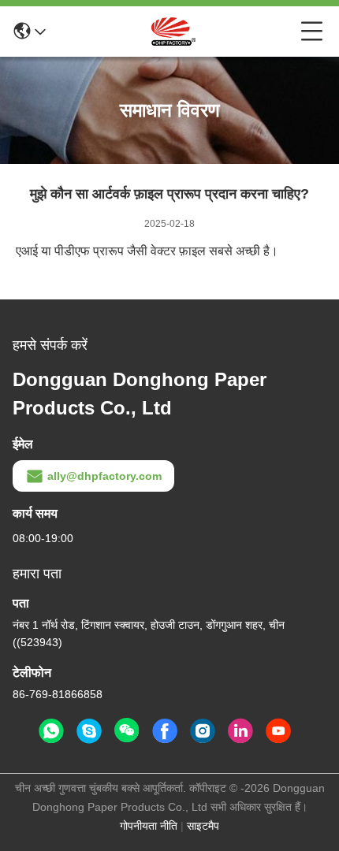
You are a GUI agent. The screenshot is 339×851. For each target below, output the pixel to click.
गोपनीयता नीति (148, 825)
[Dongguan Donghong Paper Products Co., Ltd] (173, 31)
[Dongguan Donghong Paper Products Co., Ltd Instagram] (202, 731)
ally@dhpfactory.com (104, 476)
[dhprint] (89, 731)
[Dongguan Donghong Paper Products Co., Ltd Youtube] (278, 731)
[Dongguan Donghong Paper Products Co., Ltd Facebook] (165, 731)
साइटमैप (203, 825)
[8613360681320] (51, 731)
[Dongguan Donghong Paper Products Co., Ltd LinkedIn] (240, 731)
